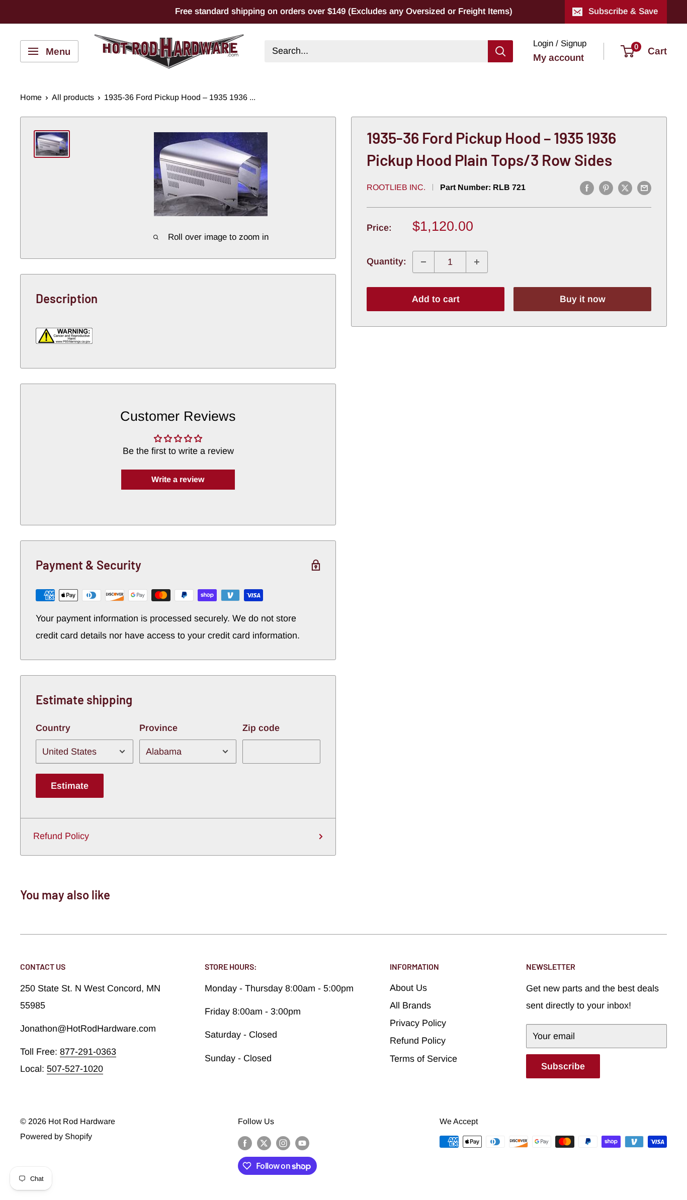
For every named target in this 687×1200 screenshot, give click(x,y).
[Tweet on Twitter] (625, 188)
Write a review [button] (177, 479)
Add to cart (436, 299)
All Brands (410, 1005)
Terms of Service (423, 1059)
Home (31, 97)
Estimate (70, 786)
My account (558, 57)
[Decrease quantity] (423, 261)
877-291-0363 (88, 1052)
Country (53, 728)
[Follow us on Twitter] (264, 1143)
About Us (408, 988)
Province (158, 728)
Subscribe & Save (623, 11)
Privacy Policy (418, 1023)
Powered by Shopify (56, 1136)
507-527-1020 (75, 1069)
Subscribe (563, 1066)
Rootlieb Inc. (396, 187)
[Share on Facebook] (587, 188)
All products (73, 97)
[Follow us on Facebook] (245, 1143)
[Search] (500, 51)
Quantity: (386, 262)
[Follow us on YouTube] (302, 1143)
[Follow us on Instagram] (283, 1143)
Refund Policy (61, 836)
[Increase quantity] (476, 261)
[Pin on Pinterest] (606, 188)
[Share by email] (644, 188)
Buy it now (583, 299)
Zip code (261, 728)
